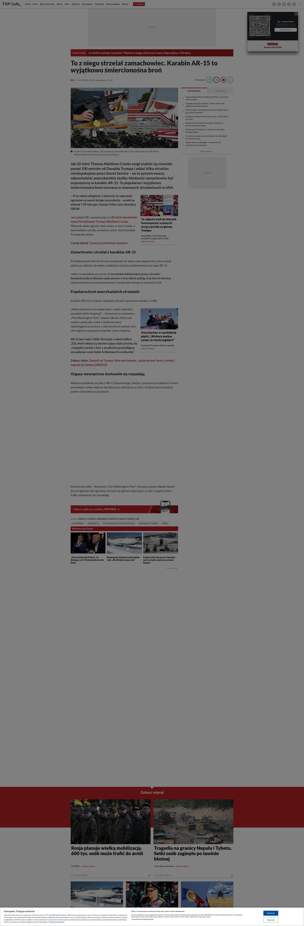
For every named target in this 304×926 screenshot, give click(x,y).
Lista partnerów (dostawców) (142, 919)
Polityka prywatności (56, 922)
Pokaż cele (271, 920)
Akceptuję (271, 913)
